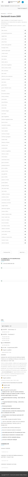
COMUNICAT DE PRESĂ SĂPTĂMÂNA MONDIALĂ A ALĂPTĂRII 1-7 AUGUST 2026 (12, 456)
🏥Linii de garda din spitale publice (8, 390)
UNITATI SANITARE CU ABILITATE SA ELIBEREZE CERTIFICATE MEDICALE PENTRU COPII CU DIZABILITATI (13, 423)
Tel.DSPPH (4, 329)
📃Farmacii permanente (6, 406)
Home (2, 6)
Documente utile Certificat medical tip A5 (10, 427)
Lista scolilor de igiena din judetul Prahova (11, 419)
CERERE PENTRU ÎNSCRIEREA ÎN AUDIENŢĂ (12, 382)
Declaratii (7, 6)
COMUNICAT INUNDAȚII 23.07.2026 (8, 464)
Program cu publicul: (6, 350)
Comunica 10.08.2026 (5, 448)
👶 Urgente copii (6, 387)
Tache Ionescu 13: (12, 329)
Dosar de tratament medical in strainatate (11, 430)
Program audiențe (6, 378)
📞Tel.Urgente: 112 (6, 326)
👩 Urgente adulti (6, 385)
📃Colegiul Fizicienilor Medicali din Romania (10, 408)
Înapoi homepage (22, 8)
